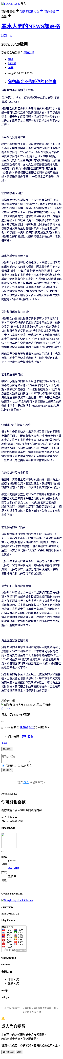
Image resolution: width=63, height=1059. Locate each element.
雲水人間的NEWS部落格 (30, 26)
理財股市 (27, 736)
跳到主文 (6, 35)
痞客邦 (24, 727)
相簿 (10, 59)
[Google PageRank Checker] (17, 900)
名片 (10, 67)
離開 (19, 1052)
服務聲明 (36, 1012)
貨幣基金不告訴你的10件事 (32, 81)
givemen (5, 708)
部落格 (12, 63)
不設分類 (29, 52)
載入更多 (7, 749)
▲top (4, 742)
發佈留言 (7, 770)
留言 (31, 727)
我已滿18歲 (8, 1052)
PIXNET (15, 1008)
